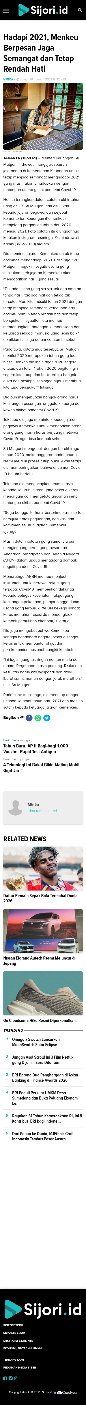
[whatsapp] (37, 718)
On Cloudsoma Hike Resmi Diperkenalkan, (40, 1020)
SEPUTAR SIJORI (14, 1332)
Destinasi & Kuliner (18, 1340)
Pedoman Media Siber (19, 1367)
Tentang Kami (13, 1359)
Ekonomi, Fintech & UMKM (22, 1348)
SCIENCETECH (13, 1325)
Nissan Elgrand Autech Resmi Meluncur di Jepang (39, 961)
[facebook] (29, 718)
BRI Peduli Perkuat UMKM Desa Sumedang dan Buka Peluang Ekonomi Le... (45, 1098)
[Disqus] (43, 1225)
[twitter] (46, 718)
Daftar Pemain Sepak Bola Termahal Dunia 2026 (40, 898)
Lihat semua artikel (42, 811)
